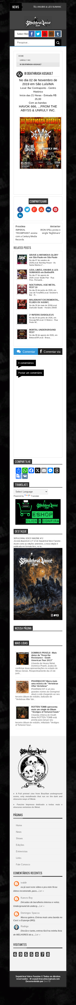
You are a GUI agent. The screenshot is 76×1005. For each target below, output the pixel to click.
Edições (20, 845)
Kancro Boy (27, 897)
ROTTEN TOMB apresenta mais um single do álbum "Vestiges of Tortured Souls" (45, 709)
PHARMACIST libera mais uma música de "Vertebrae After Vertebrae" (44, 684)
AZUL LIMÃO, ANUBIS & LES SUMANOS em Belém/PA (41, 7)
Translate (35, 496)
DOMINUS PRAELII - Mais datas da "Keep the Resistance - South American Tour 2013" (44, 657)
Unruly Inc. (25, 60)
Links (18, 858)
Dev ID (47, 981)
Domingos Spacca (30, 913)
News (19, 832)
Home (19, 825)
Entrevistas (22, 851)
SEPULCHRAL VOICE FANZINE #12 (28, 538)
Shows (19, 838)
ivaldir (24, 882)
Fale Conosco (23, 864)
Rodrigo (24, 926)
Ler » (41, 891)
